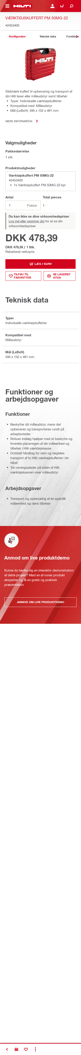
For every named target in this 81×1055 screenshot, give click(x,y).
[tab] (17, 36)
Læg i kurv (43, 263)
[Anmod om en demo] (16, 1049)
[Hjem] (22, 6)
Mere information (18, 121)
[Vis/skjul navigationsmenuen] (7, 6)
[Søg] (71, 6)
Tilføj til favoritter (22, 275)
